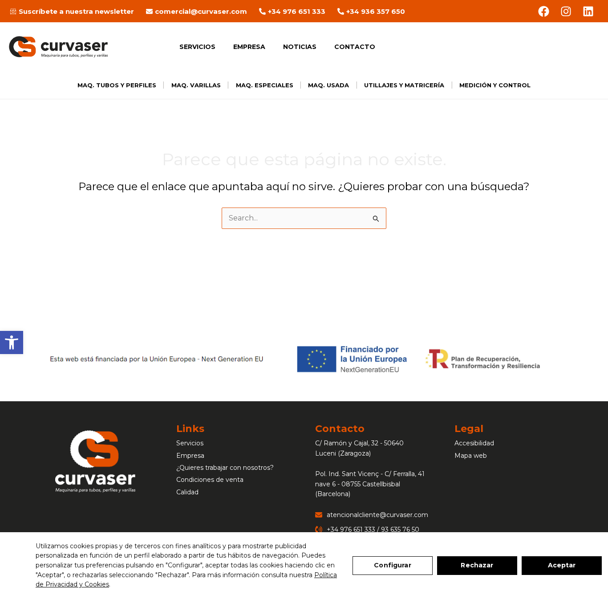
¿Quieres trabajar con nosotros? (225, 468)
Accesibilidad (474, 443)
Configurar (392, 565)
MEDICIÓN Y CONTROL (495, 85)
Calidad (187, 492)
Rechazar (477, 565)
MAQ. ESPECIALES (264, 85)
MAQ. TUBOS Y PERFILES (116, 85)
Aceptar (562, 565)
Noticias (299, 47)
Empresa (249, 47)
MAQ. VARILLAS (196, 85)
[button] (11, 342)
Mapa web (470, 456)
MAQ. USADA (328, 85)
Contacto (354, 47)
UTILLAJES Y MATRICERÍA (404, 85)
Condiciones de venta (209, 480)
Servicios (197, 47)
